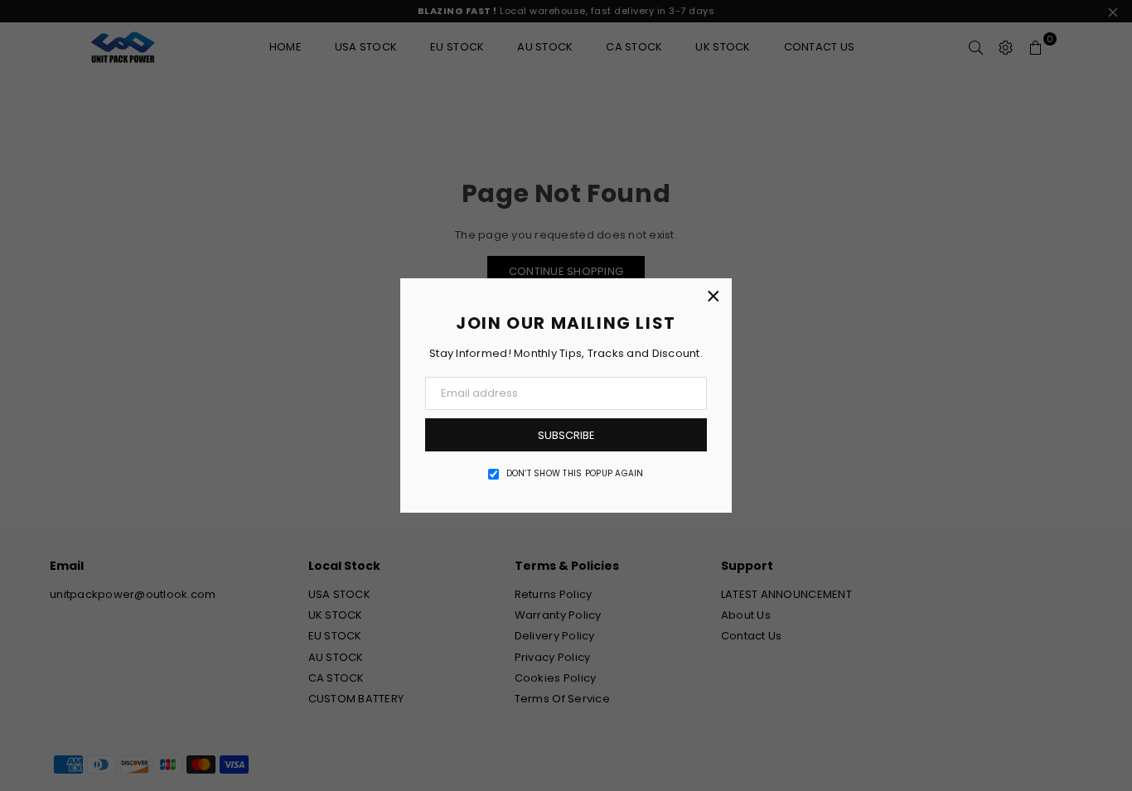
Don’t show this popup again (575, 474)
